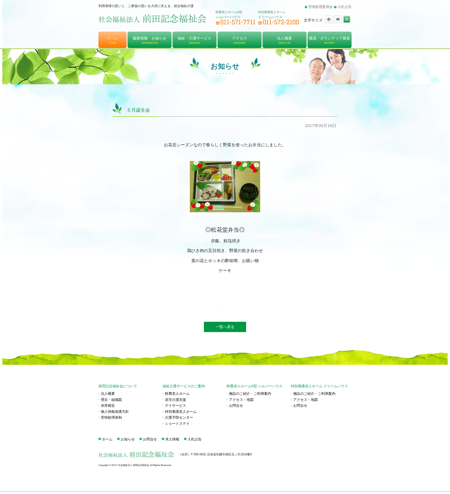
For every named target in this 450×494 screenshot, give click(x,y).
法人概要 (108, 393)
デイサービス (175, 405)
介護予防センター (179, 417)
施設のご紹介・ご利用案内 (250, 393)
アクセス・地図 (241, 400)
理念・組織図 (111, 400)
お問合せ (236, 405)
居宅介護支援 (175, 400)
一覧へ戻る (225, 327)
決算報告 (108, 405)
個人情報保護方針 (115, 411)
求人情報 (172, 439)
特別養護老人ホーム (181, 411)
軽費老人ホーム (177, 393)
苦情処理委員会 (320, 7)
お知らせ (128, 439)
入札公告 (345, 7)
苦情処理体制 (111, 417)
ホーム (107, 439)
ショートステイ (177, 423)
